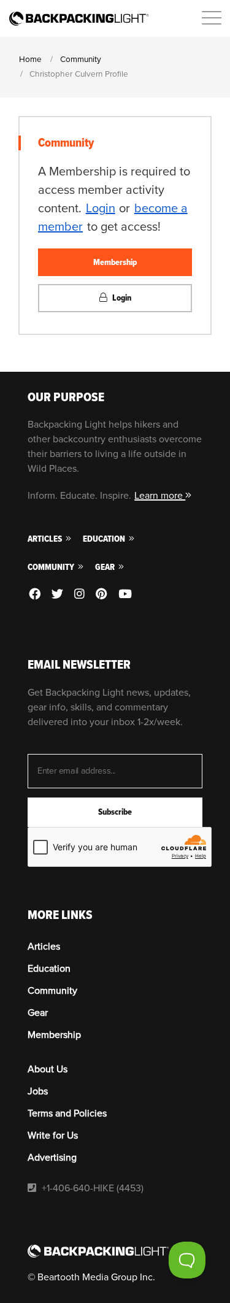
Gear (106, 567)
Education (105, 539)
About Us (47, 1069)
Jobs (38, 1091)
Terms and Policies (67, 1113)
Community (52, 567)
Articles (46, 539)
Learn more (159, 496)
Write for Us (53, 1135)
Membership (115, 262)
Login (100, 208)
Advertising (52, 1157)
